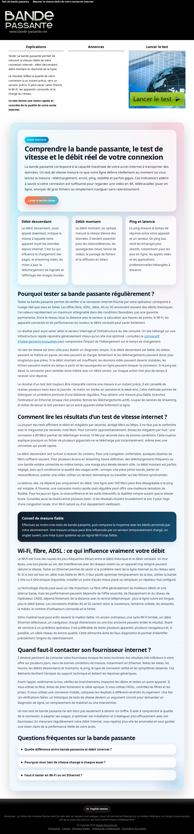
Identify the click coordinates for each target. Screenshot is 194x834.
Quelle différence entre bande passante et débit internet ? (68, 749)
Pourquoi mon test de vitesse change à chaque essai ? (65, 762)
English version (97, 808)
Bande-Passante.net (106, 825)
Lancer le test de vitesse (41, 200)
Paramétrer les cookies (134, 828)
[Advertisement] (96, 75)
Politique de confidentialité (106, 828)
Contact (66, 828)
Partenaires (54, 828)
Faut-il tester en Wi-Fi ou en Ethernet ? (53, 775)
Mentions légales (81, 828)
